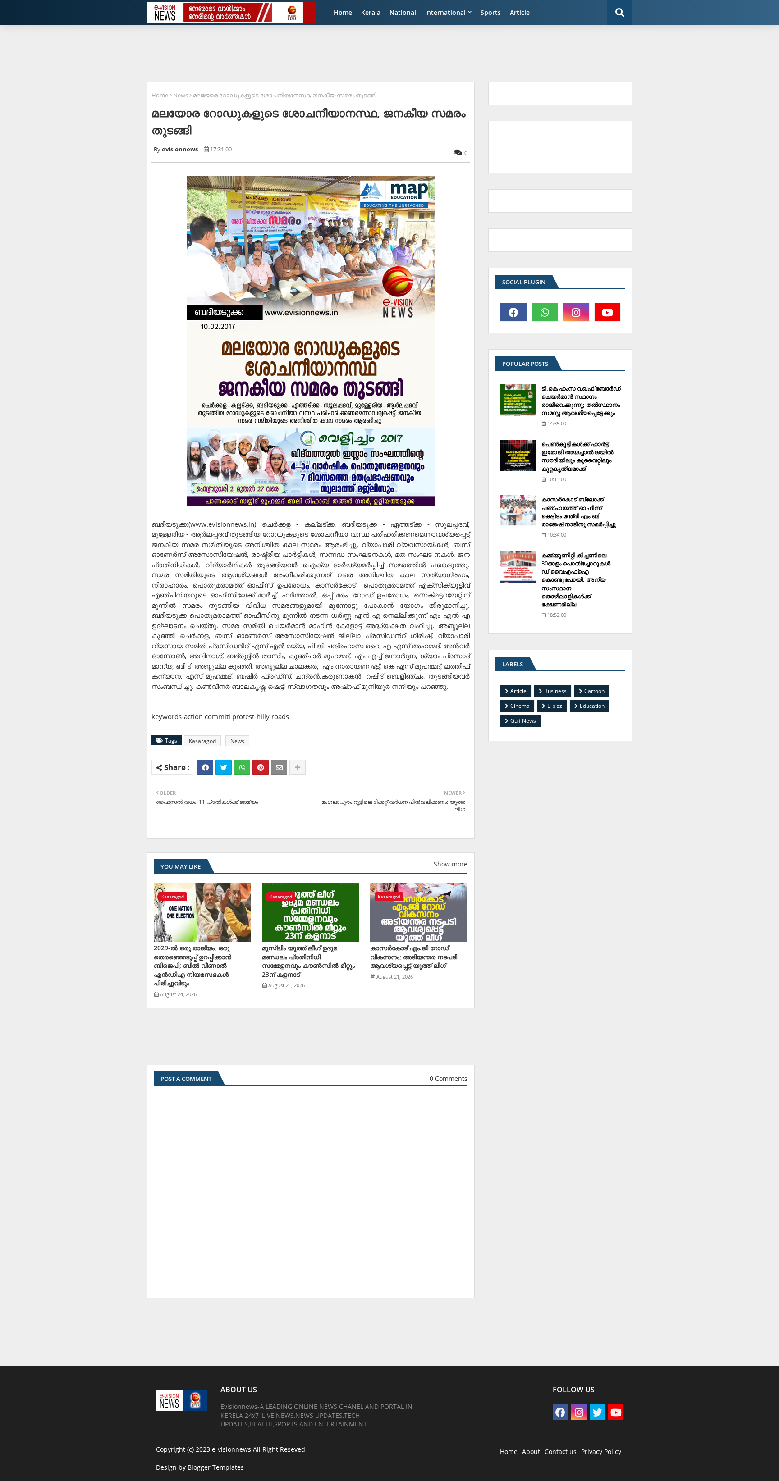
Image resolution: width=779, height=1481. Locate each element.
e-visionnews (231, 1449)
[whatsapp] (545, 312)
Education (592, 706)
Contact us (561, 1451)
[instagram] (576, 312)
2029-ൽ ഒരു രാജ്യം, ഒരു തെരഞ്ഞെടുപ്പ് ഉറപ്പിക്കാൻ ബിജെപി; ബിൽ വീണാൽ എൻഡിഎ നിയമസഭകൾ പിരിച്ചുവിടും (192, 965)
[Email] (279, 767)
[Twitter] (223, 767)
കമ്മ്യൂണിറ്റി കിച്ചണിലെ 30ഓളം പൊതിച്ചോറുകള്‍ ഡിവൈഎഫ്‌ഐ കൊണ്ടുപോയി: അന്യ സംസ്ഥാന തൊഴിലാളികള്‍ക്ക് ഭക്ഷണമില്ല (575, 579)
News (180, 95)
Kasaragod (202, 741)
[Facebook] (205, 767)
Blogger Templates (216, 1467)
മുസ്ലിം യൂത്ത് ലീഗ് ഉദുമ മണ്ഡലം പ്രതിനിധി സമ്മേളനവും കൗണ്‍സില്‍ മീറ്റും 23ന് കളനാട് (308, 961)
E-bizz (554, 706)
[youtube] (607, 312)
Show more (450, 864)
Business (555, 691)
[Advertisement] (360, 52)
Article (520, 12)
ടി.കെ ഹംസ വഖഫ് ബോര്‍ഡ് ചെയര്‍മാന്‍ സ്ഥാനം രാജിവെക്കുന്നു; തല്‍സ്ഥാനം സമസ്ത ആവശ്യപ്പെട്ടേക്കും (581, 400)
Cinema (520, 706)
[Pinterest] (260, 767)
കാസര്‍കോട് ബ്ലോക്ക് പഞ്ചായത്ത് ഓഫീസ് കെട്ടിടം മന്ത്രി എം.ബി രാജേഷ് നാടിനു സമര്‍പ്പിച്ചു (578, 511)
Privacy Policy (601, 1451)
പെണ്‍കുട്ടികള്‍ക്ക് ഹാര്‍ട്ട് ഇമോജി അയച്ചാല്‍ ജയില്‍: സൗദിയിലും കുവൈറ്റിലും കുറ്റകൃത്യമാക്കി (578, 456)
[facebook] (513, 312)
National (403, 12)
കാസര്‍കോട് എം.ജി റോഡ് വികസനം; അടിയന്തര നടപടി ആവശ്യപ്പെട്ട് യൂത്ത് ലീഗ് (413, 956)
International (445, 12)
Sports (491, 12)
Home (343, 12)
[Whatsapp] (242, 767)
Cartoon (594, 691)
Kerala (370, 12)
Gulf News (523, 721)
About (531, 1451)
